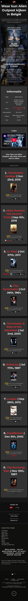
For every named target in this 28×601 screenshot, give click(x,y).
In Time (12, 251)
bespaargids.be (20, 587)
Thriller (19, 109)
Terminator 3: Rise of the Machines (14, 327)
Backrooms (4, 532)
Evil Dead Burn (5, 538)
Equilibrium (15, 433)
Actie (14, 107)
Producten (15, 580)
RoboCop (12, 364)
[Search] (26, 2)
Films (13, 579)
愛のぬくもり (4, 536)
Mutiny (3, 540)
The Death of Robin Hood (7, 544)
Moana (3, 541)
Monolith (14, 520)
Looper (12, 398)
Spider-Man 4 (4, 535)
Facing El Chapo (5, 543)
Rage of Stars (4, 533)
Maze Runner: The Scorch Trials (14, 214)
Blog (7, 579)
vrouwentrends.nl (8, 587)
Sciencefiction (20, 107)
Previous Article (14, 514)
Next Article (14, 518)
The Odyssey (4, 530)
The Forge (14, 516)
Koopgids (21, 579)
